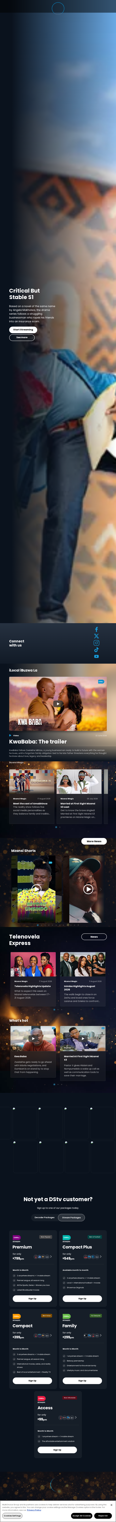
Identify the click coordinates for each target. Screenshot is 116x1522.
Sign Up (32, 1298)
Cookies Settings (12, 1515)
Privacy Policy (34, 1510)
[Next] (101, 889)
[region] (58, 1511)
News (94, 937)
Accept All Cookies (82, 1515)
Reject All (103, 1515)
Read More (28, 330)
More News (94, 841)
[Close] (111, 1505)
